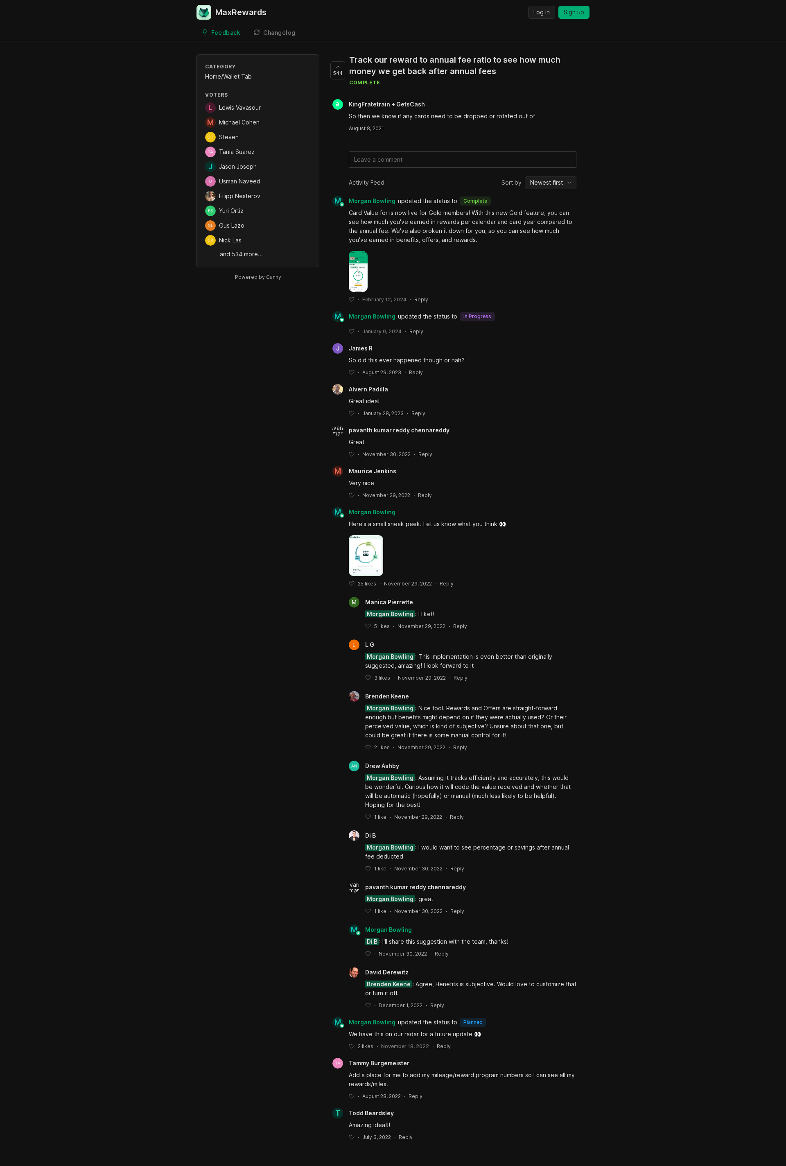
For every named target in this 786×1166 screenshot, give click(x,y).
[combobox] (550, 182)
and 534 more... (241, 254)
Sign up (574, 12)
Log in (541, 12)
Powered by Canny (258, 277)
